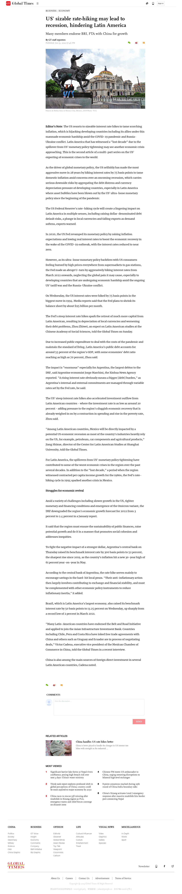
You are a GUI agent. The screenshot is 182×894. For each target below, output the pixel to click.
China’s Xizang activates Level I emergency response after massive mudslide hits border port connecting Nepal (124, 796)
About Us (55, 878)
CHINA (11, 827)
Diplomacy (12, 840)
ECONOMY (64, 10)
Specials (102, 843)
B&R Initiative (36, 849)
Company (35, 846)
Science (11, 846)
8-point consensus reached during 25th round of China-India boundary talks (121, 785)
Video (101, 833)
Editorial (56, 833)
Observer (57, 836)
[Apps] (151, 4)
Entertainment (82, 843)
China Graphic (14, 852)
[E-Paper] (147, 4)
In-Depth (125, 833)
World (124, 836)
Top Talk (56, 846)
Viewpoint (57, 849)
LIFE (78, 827)
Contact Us (84, 878)
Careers (69, 878)
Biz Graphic (35, 852)
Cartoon (56, 855)
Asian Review (59, 843)
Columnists (58, 852)
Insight (33, 836)
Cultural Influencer (84, 833)
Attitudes (80, 836)
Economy (35, 840)
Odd (10, 849)
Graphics (102, 836)
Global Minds (59, 840)
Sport (124, 840)
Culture (79, 840)
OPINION (58, 827)
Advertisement (102, 878)
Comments (35, 843)
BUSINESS (51, 10)
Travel (78, 846)
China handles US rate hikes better (94, 741)
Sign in (161, 3)
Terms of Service (123, 878)
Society (11, 836)
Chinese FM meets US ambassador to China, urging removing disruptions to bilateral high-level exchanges (121, 774)
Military (11, 843)
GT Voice (34, 833)
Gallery (102, 840)
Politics (11, 833)
